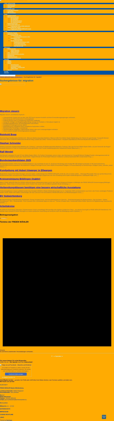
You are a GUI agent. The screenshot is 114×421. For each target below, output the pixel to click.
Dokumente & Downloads (14, 58)
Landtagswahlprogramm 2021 (22, 36)
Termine (10, 70)
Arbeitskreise (7, 206)
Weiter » (4, 218)
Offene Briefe (14, 68)
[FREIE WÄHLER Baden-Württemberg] (13, 0)
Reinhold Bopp (8, 134)
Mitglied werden (8, 377)
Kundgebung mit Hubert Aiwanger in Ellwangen (26, 170)
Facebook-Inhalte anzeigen (16, 374)
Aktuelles (6, 59)
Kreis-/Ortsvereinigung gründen (16, 54)
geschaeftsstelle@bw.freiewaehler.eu (16, 399)
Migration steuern (9, 111)
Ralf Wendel (6, 151)
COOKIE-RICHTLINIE (6, 414)
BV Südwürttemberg (11, 196)
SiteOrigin (9, 420)
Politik (5, 31)
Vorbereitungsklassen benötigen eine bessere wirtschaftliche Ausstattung (40, 187)
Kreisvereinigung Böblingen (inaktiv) (20, 179)
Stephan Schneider (10, 143)
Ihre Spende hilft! (18, 46)
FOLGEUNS (104, 417)
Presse (9, 63)
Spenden (6, 72)
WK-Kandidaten (12, 12)
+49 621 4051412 (10, 398)
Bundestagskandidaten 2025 (15, 160)
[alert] (57, 288)
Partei (5, 14)
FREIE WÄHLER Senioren (14, 30)
